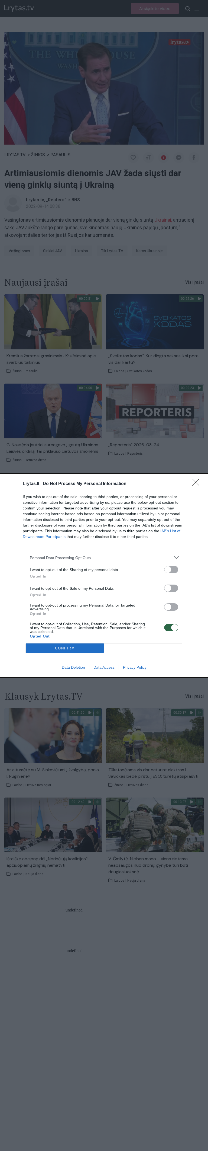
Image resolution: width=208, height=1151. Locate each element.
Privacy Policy (135, 667)
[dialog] (104, 575)
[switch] (171, 569)
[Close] (197, 484)
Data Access (104, 667)
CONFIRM (65, 648)
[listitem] (104, 557)
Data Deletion (73, 667)
